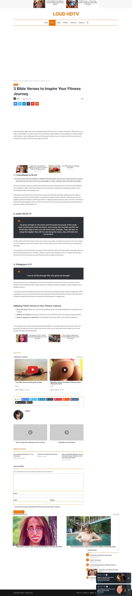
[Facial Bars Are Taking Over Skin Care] (92, 572)
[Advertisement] (66, 38)
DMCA (92, 592)
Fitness (52, 22)
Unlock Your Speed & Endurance (47, 454)
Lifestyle (65, 22)
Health (59, 22)
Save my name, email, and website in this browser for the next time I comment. (37, 506)
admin (18, 98)
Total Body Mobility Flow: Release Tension (103, 565)
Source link (17, 353)
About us (81, 22)
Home (46, 22)
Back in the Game (95, 560)
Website (52, 500)
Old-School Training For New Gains (101, 555)
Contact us (73, 22)
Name (15, 493)
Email (15, 500)
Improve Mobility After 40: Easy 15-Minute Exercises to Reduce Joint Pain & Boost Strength (73, 455)
